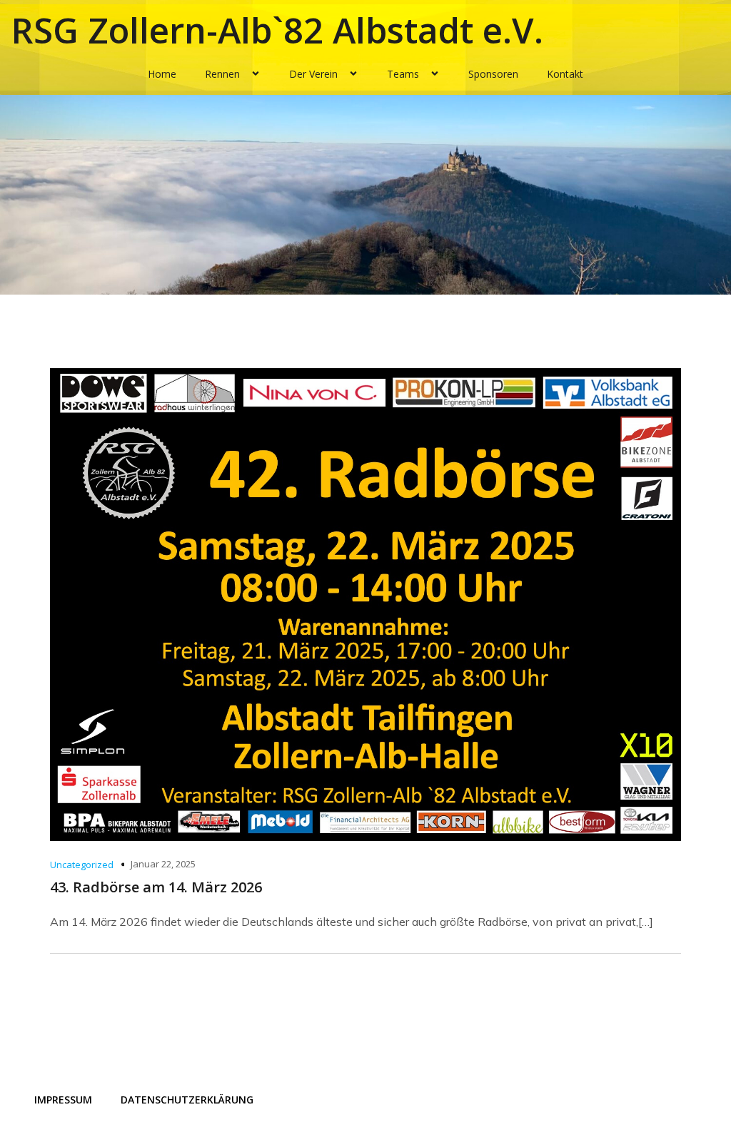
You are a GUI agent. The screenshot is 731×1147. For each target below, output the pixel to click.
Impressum (63, 1099)
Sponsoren (493, 74)
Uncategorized (82, 864)
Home (162, 74)
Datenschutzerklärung (187, 1099)
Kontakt (565, 74)
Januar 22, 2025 (163, 863)
